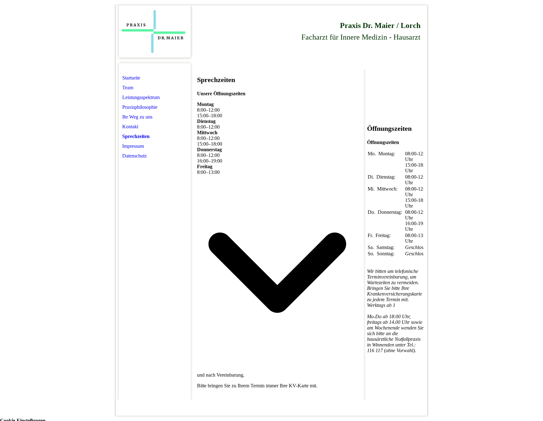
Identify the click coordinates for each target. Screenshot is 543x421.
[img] (155, 32)
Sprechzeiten (136, 136)
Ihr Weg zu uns (137, 116)
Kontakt (130, 126)
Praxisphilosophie (139, 107)
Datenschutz (134, 155)
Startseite (131, 77)
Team (127, 87)
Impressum (133, 146)
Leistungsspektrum (141, 97)
